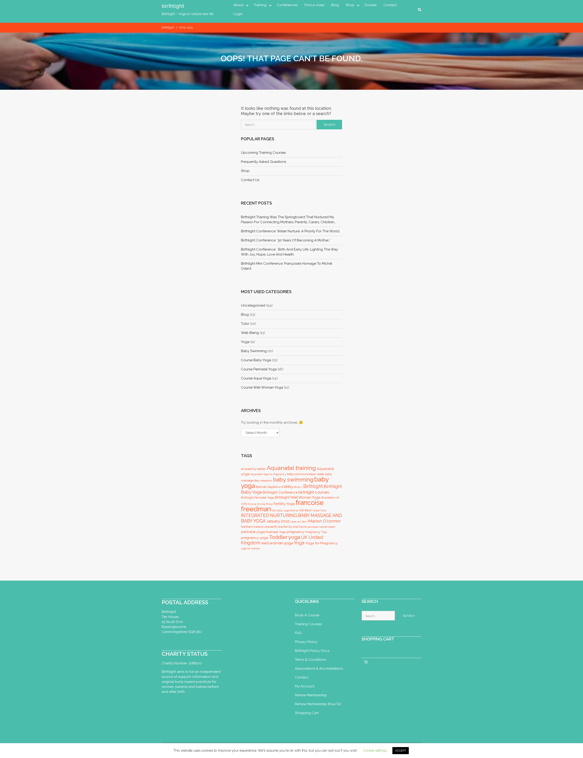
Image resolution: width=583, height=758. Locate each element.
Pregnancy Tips (316, 532)
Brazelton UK (330, 497)
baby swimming (254, 351)
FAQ (298, 633)
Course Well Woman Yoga (262, 387)
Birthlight (313, 486)
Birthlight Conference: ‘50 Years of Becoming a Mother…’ (286, 240)
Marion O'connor (324, 520)
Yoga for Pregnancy (321, 543)
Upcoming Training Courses (263, 153)
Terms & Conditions (310, 660)
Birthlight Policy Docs (312, 651)
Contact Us (250, 180)
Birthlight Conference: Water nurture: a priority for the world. (290, 231)
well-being (250, 333)
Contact (390, 5)
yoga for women (250, 548)
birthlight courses (314, 492)
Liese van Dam (298, 521)
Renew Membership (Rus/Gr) (318, 704)
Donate (371, 5)
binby (288, 486)
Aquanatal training (291, 467)
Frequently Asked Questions (263, 162)
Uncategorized (253, 305)
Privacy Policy (306, 642)
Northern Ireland (252, 526)
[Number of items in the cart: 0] (366, 662)
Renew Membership (311, 695)
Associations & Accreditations (319, 668)
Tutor (245, 324)
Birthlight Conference (280, 492)
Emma (252, 504)
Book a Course (307, 615)
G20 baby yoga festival (285, 510)
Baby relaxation (263, 480)
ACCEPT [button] (400, 750)
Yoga (299, 542)
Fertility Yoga (284, 504)
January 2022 (277, 521)
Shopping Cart (307, 713)
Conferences (287, 5)
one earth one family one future (285, 526)
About (238, 5)
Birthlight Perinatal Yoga (257, 497)
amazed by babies (253, 469)
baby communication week (305, 474)
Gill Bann (305, 510)
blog (245, 314)
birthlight (173, 5)
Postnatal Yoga (276, 532)
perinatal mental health (321, 526)
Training (260, 5)
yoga (245, 342)
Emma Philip (265, 504)
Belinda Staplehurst (269, 487)
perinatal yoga (253, 532)
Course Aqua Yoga (256, 378)
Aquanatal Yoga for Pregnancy (268, 474)
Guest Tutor (319, 510)
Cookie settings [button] (375, 750)
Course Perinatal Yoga (259, 369)
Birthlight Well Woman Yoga (297, 497)
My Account (304, 686)
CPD (244, 504)
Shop (350, 5)
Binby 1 (298, 487)
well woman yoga (277, 543)
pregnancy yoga (254, 537)
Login (238, 14)
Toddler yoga (284, 537)
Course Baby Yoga (256, 360)
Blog (335, 5)
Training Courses (308, 624)
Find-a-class (314, 5)
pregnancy (295, 532)
